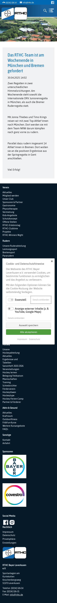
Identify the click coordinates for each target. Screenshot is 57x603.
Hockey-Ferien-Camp (13, 399)
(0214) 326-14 (11, 3)
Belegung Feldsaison (13, 376)
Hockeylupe (8, 395)
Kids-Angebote (10, 215)
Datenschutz (9, 535)
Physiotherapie (10, 209)
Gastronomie (9, 205)
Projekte (7, 232)
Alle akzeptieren (28, 332)
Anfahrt (6, 443)
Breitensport (9, 252)
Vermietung (8, 212)
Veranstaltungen (11, 369)
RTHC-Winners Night (13, 235)
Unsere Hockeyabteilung (11, 351)
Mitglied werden (11, 195)
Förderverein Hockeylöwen (9, 390)
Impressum (8, 532)
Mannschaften (10, 379)
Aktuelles (7, 192)
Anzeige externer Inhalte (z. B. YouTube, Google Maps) (32, 310)
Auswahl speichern (28, 325)
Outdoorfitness (10, 419)
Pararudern (8, 255)
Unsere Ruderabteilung (14, 246)
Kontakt (6, 440)
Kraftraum (8, 416)
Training (7, 382)
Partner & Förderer (12, 402)
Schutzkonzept (10, 218)
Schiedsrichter (10, 385)
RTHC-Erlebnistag (11, 225)
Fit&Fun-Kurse (9, 422)
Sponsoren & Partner (13, 202)
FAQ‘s (5, 429)
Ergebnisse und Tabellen (10, 361)
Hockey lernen (10, 372)
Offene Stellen (10, 222)
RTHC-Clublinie (10, 228)
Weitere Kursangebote (14, 426)
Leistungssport (10, 249)
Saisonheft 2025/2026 (13, 366)
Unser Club (8, 199)
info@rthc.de (28, 3)
